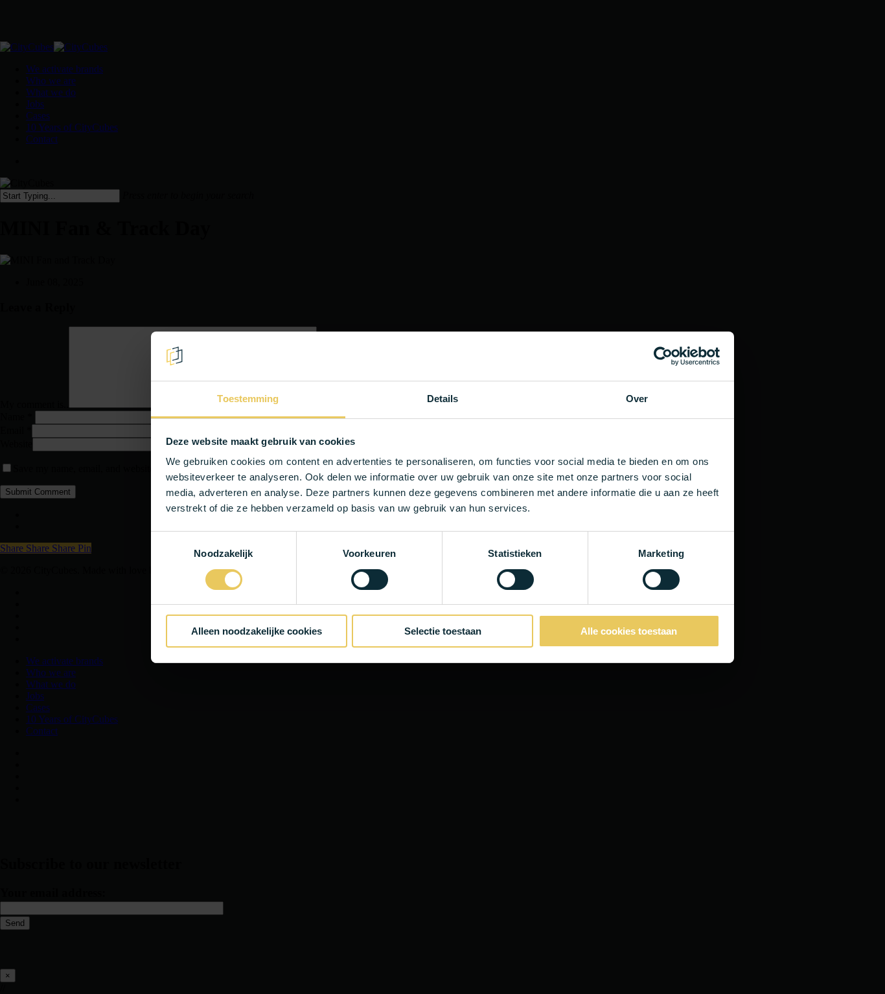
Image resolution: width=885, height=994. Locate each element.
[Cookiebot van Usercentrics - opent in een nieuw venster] (663, 356)
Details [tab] (443, 398)
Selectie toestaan (442, 631)
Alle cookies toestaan (628, 631)
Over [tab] (637, 398)
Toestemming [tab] (248, 398)
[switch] (369, 579)
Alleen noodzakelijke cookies (256, 631)
